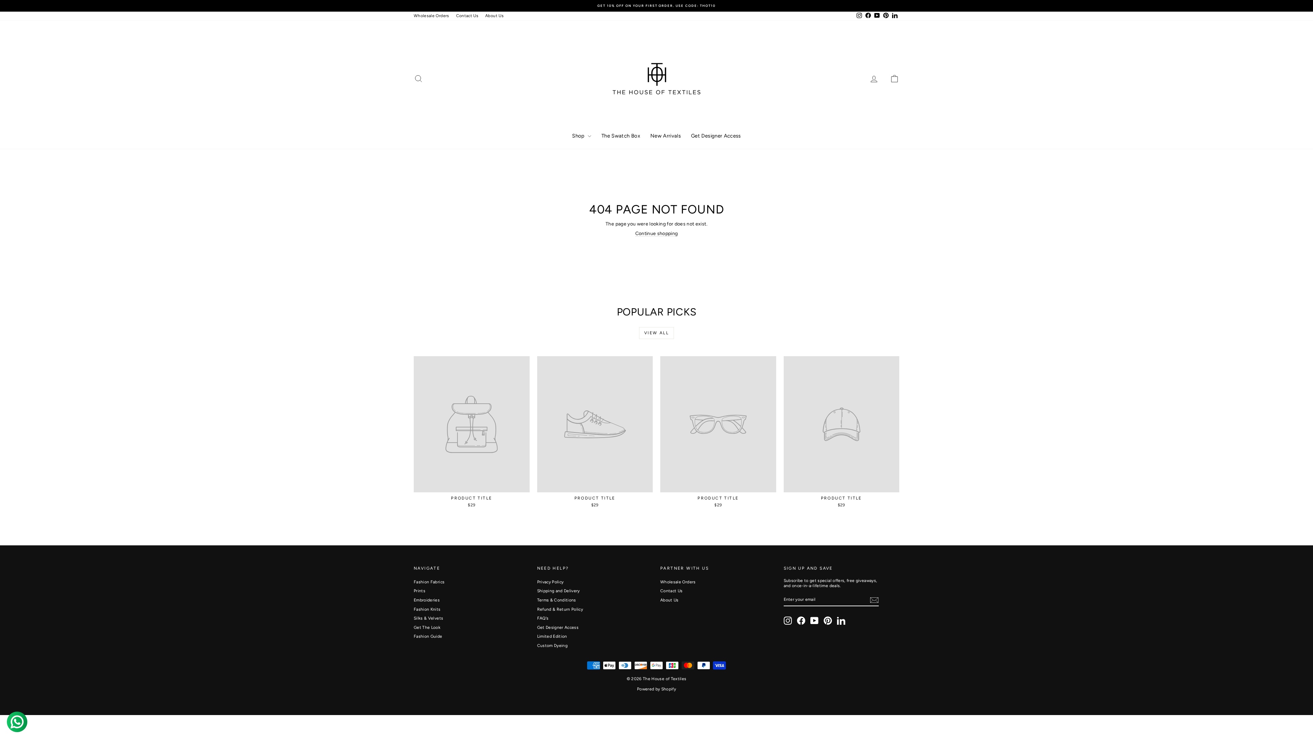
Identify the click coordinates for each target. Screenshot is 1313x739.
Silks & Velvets (428, 618)
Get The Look (427, 627)
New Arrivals (665, 136)
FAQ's (543, 618)
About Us (494, 15)
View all (656, 332)
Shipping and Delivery (558, 590)
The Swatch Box (620, 136)
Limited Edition (552, 636)
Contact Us (467, 15)
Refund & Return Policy (560, 609)
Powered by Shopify (656, 689)
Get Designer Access (716, 136)
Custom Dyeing (552, 645)
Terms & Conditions (556, 600)
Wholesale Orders (431, 15)
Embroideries (427, 600)
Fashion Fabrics (429, 582)
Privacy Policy (550, 582)
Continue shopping (656, 233)
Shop (579, 136)
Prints (419, 590)
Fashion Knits (427, 609)
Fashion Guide (428, 636)
